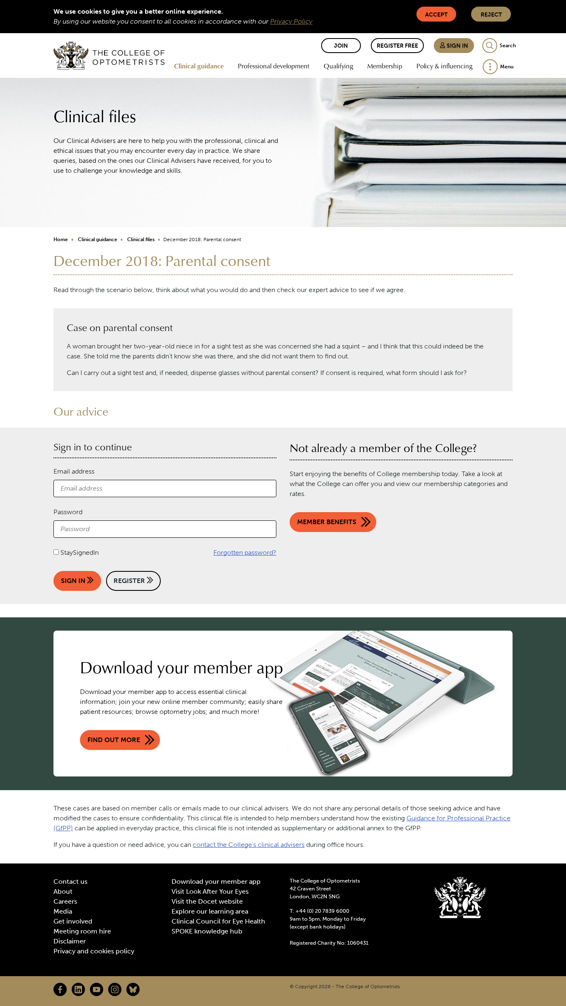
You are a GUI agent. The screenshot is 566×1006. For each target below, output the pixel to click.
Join (341, 45)
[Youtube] (96, 989)
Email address (73, 471)
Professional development (274, 65)
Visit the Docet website (207, 901)
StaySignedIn (79, 552)
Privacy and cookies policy (93, 951)
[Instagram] (114, 989)
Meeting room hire (82, 931)
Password (67, 512)
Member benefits (326, 522)
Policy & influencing (444, 65)
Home (60, 239)
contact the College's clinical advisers (249, 845)
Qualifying (338, 65)
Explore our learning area (210, 911)
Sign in (456, 45)
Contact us (70, 881)
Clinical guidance (199, 65)
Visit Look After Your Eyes (210, 891)
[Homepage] (108, 55)
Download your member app (216, 881)
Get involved (72, 921)
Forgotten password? (244, 552)
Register (130, 581)
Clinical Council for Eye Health (218, 921)
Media (62, 911)
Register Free (397, 45)
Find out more (113, 740)
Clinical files (141, 239)
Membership (384, 65)
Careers (65, 901)
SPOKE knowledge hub (207, 931)
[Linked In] (78, 989)
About (63, 891)
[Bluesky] (133, 989)
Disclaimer (69, 941)
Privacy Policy (291, 21)
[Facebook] (60, 989)
